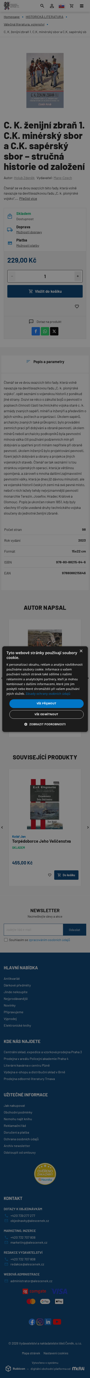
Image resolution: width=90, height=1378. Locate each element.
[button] (45, 724)
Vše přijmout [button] (47, 703)
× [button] (80, 651)
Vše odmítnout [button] (46, 714)
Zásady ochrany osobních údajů (48, 694)
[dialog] (45, 689)
